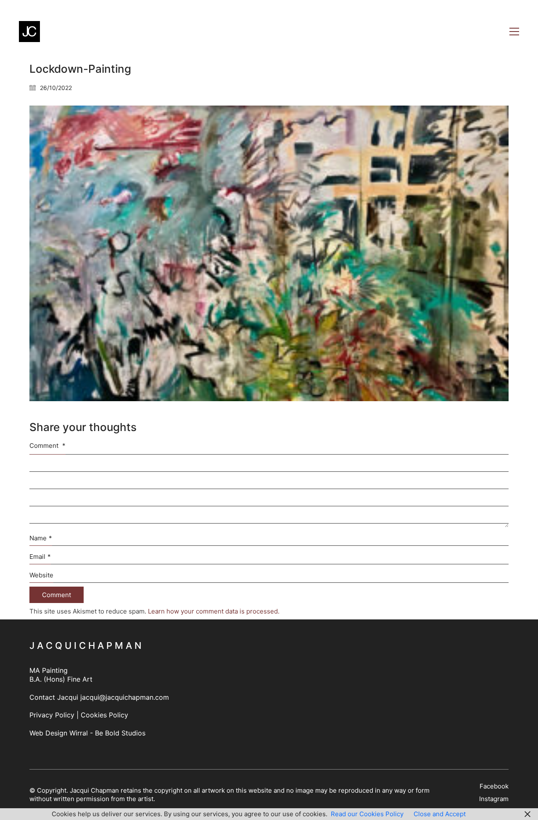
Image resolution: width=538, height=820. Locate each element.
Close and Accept (440, 814)
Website (41, 575)
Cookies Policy (104, 715)
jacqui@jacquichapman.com (124, 697)
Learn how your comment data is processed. (214, 611)
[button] (514, 31)
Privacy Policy (51, 715)
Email (40, 557)
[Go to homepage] (29, 31)
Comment (47, 446)
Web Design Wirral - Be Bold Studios (87, 733)
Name (40, 538)
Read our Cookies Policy (367, 814)
